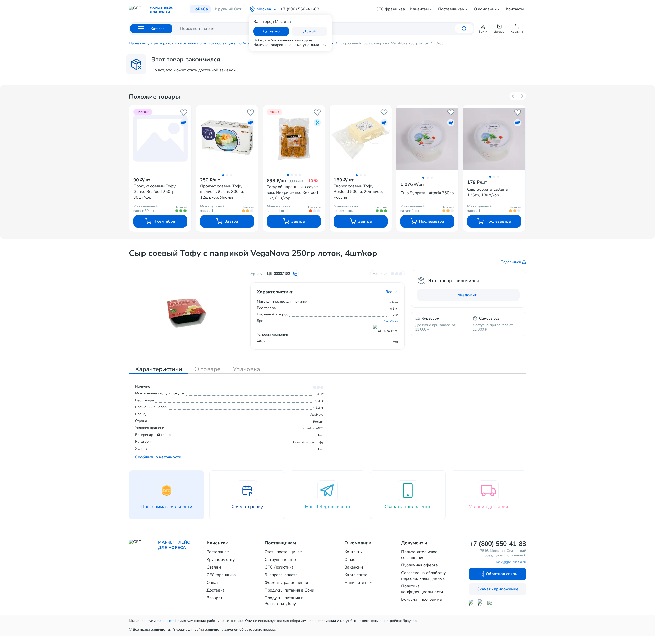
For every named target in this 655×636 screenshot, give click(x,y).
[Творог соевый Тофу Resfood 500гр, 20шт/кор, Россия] (361, 138)
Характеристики (158, 369)
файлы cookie (168, 620)
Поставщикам (451, 9)
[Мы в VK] (490, 603)
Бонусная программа (421, 599)
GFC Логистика (279, 567)
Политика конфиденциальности (422, 589)
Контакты (515, 9)
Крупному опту (220, 559)
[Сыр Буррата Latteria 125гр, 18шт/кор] (494, 138)
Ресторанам (218, 552)
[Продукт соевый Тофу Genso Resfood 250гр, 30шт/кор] (160, 138)
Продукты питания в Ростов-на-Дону (284, 600)
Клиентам (419, 9)
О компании (485, 9)
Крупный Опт (228, 9)
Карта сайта (355, 575)
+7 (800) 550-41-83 (299, 9)
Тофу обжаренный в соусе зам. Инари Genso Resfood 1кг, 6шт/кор (292, 192)
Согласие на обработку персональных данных (423, 575)
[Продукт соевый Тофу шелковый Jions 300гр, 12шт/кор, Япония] (227, 138)
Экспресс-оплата (281, 575)
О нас (349, 559)
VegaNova (391, 321)
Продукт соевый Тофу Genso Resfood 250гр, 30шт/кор (154, 191)
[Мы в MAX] (472, 603)
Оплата (213, 582)
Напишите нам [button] (358, 582)
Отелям (213, 567)
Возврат (214, 598)
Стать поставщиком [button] (283, 552)
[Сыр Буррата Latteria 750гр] (427, 139)
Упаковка (246, 369)
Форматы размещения (286, 582)
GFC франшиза (390, 9)
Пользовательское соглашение (419, 554)
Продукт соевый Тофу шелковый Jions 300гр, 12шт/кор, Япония (222, 191)
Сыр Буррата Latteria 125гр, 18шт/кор (487, 192)
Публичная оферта (419, 565)
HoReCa (200, 9)
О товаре (207, 369)
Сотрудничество (280, 559)
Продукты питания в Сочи (289, 590)
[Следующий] (522, 96)
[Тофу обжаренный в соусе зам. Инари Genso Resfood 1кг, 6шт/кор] (294, 138)
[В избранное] (183, 112)
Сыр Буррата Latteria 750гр (427, 193)
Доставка (215, 590)
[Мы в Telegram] (481, 602)
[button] (482, 28)
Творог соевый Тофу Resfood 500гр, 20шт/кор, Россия (358, 191)
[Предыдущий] (513, 96)
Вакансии (353, 567)
